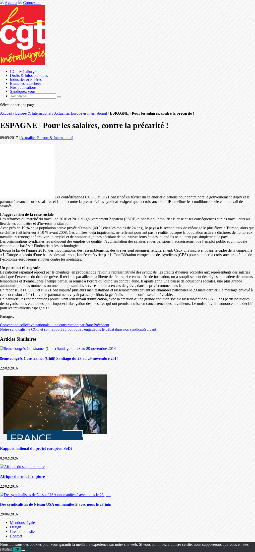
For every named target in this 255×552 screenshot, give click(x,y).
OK (17, 549)
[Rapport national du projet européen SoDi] (55, 439)
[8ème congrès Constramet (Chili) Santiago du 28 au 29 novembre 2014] (58, 348)
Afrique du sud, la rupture (22, 476)
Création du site (22, 531)
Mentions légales (23, 522)
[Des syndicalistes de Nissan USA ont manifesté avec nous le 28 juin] (55, 495)
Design (15, 527)
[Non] (23, 550)
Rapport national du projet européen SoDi (36, 448)
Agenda (11, 2)
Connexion (32, 2)
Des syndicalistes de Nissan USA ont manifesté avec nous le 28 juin (55, 504)
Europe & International (33, 113)
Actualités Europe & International (80, 113)
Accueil (6, 113)
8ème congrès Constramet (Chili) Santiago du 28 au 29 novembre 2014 (59, 358)
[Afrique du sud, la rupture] (22, 466)
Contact (16, 536)
